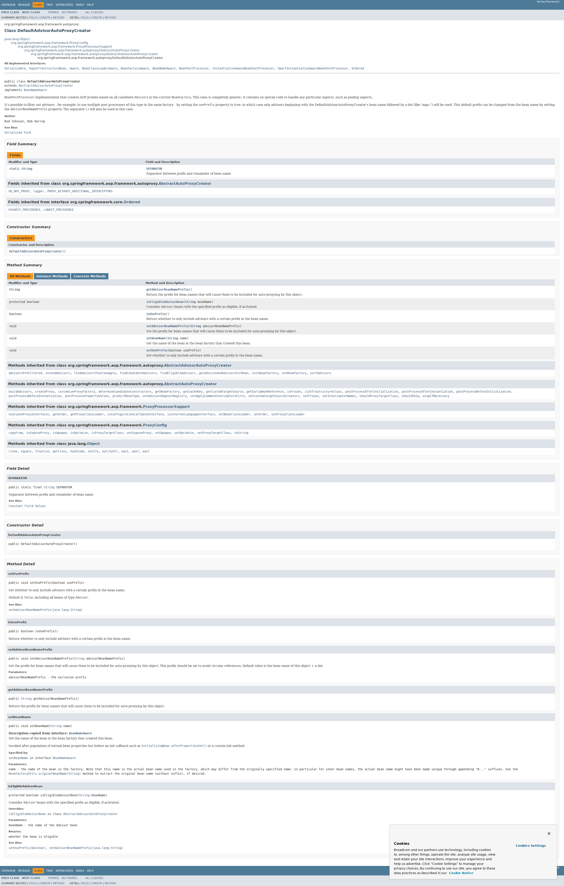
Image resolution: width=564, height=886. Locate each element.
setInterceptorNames (339, 396)
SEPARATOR (154, 168)
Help (90, 4)
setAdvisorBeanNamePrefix (167, 326)
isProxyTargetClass (107, 433)
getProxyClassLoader (87, 414)
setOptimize (184, 433)
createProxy (44, 391)
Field (33, 17)
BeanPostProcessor (194, 68)
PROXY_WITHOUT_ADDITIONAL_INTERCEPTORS (80, 191)
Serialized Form (17, 132)
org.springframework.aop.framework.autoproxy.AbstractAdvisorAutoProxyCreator (94, 54)
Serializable (15, 68)
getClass (60, 451)
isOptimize (79, 433)
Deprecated (64, 4)
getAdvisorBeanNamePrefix (167, 289)
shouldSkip (410, 396)
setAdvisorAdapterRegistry (165, 396)
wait (124, 451)
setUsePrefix (156, 350)
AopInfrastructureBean (47, 68)
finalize (42, 451)
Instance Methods (52, 276)
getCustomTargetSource (224, 391)
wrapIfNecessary (436, 396)
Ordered (358, 68)
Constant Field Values (27, 506)
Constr (44, 17)
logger (38, 191)
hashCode (77, 451)
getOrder (60, 414)
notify (93, 451)
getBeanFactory (167, 391)
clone (13, 451)
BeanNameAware (163, 68)
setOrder (261, 414)
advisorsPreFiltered (25, 373)
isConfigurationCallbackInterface (135, 414)
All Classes (94, 12)
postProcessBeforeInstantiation (35, 396)
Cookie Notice (460, 873)
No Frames (69, 12)
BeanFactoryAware (135, 68)
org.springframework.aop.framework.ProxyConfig (49, 43)
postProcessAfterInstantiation (427, 391)
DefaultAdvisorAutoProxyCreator (35, 251)
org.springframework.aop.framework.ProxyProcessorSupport (65, 46)
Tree (49, 4)
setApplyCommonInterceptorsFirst (217, 396)
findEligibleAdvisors (177, 373)
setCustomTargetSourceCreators (273, 396)
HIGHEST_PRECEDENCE (24, 209)
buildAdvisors (20, 391)
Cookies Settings (531, 845)
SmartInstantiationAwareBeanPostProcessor (313, 68)
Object (93, 444)
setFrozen (311, 396)
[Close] (549, 833)
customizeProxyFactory (76, 391)
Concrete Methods (90, 276)
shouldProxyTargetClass (378, 396)
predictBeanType (126, 396)
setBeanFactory (294, 373)
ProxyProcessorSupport (166, 407)
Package (24, 4)
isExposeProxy (37, 433)
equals (26, 451)
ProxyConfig (155, 425)
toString (241, 433)
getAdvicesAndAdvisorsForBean (223, 373)
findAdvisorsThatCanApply (95, 373)
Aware (74, 68)
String (27, 168)
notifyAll (110, 451)
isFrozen (294, 391)
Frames (53, 12)
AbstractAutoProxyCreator (185, 183)
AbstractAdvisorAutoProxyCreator (46, 85)
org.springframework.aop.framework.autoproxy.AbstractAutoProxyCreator (82, 50)
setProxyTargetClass (214, 433)
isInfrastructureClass (323, 391)
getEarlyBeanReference (265, 391)
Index (80, 4)
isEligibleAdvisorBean (164, 302)
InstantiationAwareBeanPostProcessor (243, 68)
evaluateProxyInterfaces (29, 414)
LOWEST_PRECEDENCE (59, 209)
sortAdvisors (320, 373)
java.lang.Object (17, 39)
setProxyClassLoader (288, 414)
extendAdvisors (58, 373)
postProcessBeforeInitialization (483, 391)
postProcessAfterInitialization (371, 391)
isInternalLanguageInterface (191, 414)
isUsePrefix (156, 314)
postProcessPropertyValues (87, 396)
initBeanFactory (265, 373)
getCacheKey (192, 391)
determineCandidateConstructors (124, 391)
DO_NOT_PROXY (19, 191)
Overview (8, 4)
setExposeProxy (139, 433)
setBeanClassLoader (234, 414)
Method (58, 17)
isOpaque (60, 433)
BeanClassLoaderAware (99, 68)
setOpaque (163, 433)
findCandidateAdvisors (138, 373)
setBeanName (156, 338)
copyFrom (16, 433)
